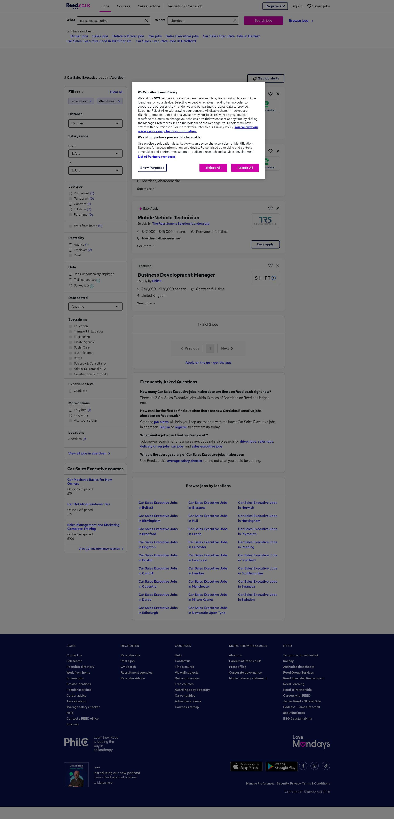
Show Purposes (152, 168)
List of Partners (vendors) (156, 157)
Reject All (213, 168)
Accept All (245, 168)
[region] (198, 130)
